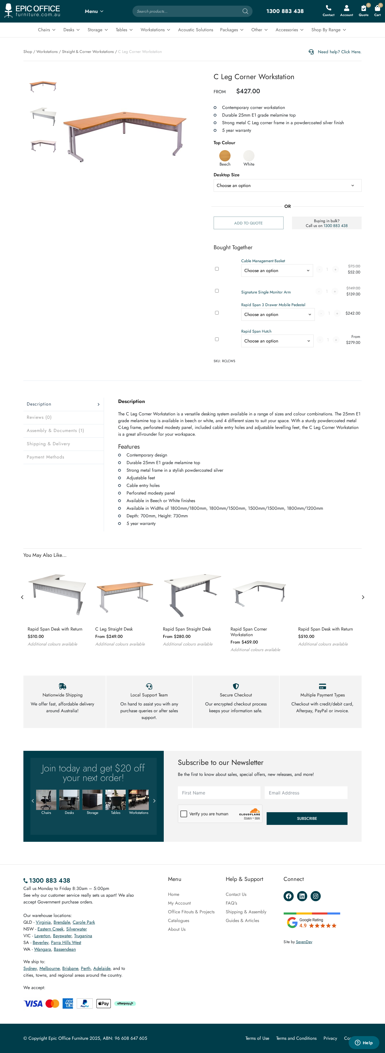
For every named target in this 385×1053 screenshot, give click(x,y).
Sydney (30, 968)
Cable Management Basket (263, 261)
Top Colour (224, 142)
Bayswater (62, 935)
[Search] (245, 11)
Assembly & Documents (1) (55, 430)
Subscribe (307, 818)
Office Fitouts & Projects (191, 912)
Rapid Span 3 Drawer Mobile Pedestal (273, 305)
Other (256, 29)
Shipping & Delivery (48, 443)
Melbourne (49, 968)
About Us (176, 929)
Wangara (42, 949)
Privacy (330, 1038)
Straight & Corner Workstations (88, 51)
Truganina (83, 935)
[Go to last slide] (22, 597)
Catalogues (178, 920)
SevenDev (304, 942)
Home (173, 894)
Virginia (43, 922)
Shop (27, 51)
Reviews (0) (39, 417)
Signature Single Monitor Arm (266, 292)
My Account (179, 903)
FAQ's (231, 903)
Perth (85, 968)
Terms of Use (257, 1038)
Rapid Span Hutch (256, 331)
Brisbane (70, 968)
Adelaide (101, 968)
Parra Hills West (66, 942)
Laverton (42, 935)
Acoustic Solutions (195, 29)
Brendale (62, 922)
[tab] (63, 404)
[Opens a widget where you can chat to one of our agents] (363, 1043)
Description (39, 404)
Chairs (44, 29)
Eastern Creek (50, 929)
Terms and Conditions (296, 1038)
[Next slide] (362, 597)
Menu (91, 11)
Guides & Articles (242, 920)
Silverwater (76, 929)
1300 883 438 (336, 225)
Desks (68, 29)
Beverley (40, 942)
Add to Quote (248, 223)
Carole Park (84, 922)
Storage (95, 29)
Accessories (287, 29)
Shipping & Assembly (246, 912)
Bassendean (65, 949)
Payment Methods (45, 457)
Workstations (153, 29)
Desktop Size (227, 175)
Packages (229, 29)
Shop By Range (325, 29)
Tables (121, 29)
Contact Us (236, 894)
